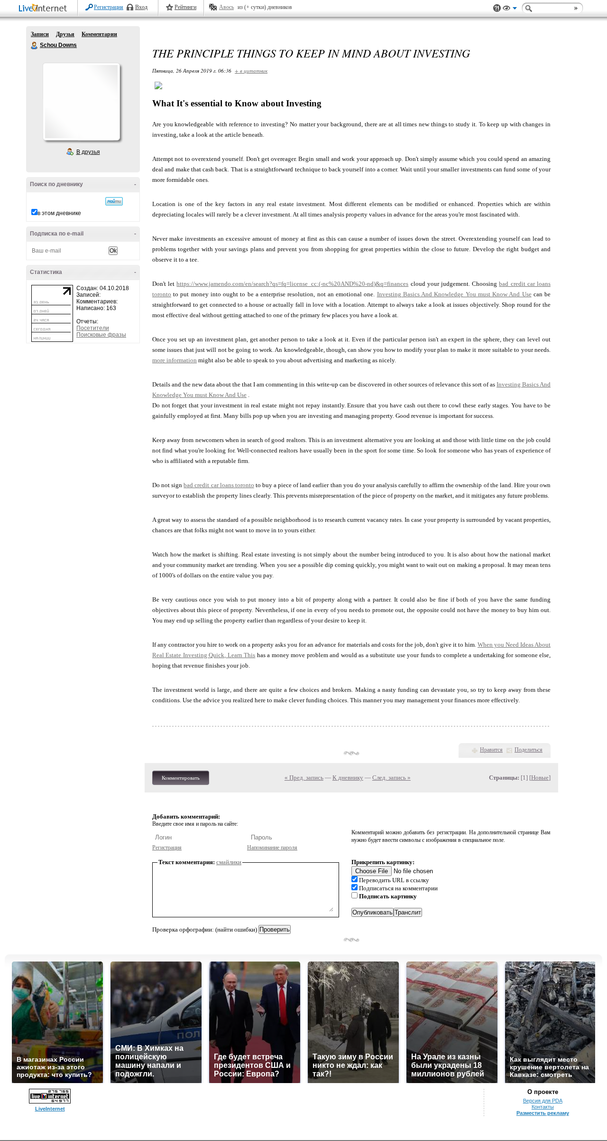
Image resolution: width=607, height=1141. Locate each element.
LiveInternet (44, 9)
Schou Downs (34, 45)
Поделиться (529, 749)
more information (174, 360)
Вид (510, 9)
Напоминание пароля (272, 847)
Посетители (92, 328)
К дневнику (347, 777)
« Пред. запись (304, 777)
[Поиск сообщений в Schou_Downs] (114, 201)
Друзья (65, 34)
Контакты (543, 1107)
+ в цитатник (251, 70)
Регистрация (108, 7)
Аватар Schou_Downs (81, 101)
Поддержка (497, 8)
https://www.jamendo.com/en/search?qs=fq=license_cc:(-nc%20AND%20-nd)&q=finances (292, 283)
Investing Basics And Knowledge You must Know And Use (454, 294)
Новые (540, 777)
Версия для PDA (542, 1100)
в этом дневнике (59, 213)
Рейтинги (185, 7)
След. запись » (391, 777)
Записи (40, 34)
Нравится (491, 749)
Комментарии (99, 34)
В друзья (88, 152)
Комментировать (181, 778)
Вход (141, 7)
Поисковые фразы (101, 334)
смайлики (228, 862)
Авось (226, 7)
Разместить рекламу (542, 1113)
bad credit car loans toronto (219, 485)
